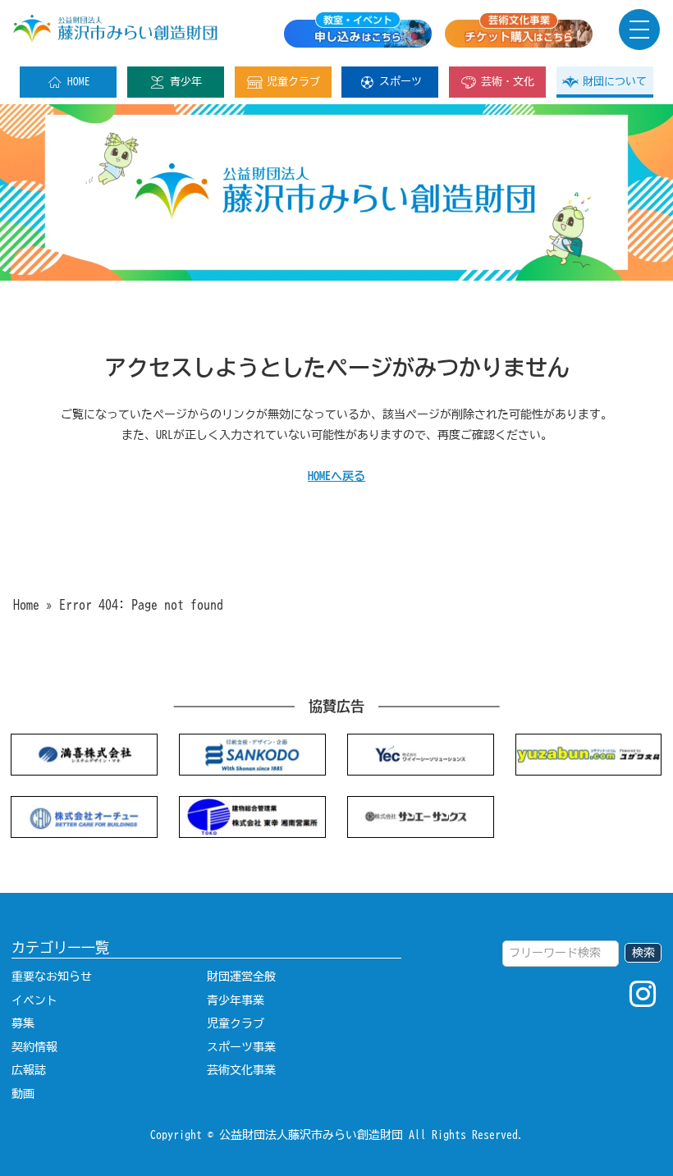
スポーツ (400, 81)
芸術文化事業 (241, 1070)
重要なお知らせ (51, 976)
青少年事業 (235, 1000)
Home (26, 604)
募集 (22, 1023)
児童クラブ (293, 81)
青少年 (186, 81)
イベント (34, 1000)
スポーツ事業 (241, 1047)
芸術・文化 (507, 81)
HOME (78, 81)
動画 (22, 1093)
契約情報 (34, 1047)
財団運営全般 (241, 976)
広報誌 (28, 1070)
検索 (643, 952)
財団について (615, 81)
